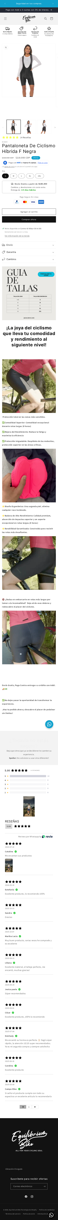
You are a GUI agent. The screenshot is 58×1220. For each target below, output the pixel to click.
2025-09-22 (9, 958)
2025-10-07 (9, 931)
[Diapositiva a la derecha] (55, 127)
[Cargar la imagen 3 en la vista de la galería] (44, 127)
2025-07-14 (9, 847)
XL (30, 176)
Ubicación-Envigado (14, 1169)
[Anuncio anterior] (5, 4)
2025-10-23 (9, 908)
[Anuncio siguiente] (53, 4)
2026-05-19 (9, 885)
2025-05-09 (9, 1084)
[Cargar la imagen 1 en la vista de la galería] (14, 127)
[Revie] (47, 836)
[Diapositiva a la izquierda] (3, 127)
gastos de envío (10, 166)
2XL (39, 176)
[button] (5, 19)
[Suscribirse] (44, 1186)
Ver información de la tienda (17, 236)
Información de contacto (46, 1214)
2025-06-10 (9, 1061)
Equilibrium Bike (15, 1210)
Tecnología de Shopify (29, 1210)
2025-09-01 (9, 1008)
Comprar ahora (29, 219)
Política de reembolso (47, 1210)
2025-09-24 (9, 985)
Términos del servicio (13, 1214)
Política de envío (29, 1214)
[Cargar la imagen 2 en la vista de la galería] (29, 127)
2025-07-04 (9, 1031)
